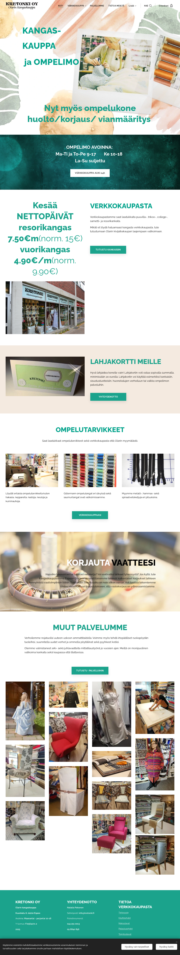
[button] (148, 5)
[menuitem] (61, 5)
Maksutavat (124, 923)
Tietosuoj (123, 912)
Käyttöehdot (125, 918)
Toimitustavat (125, 934)
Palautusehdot (126, 929)
